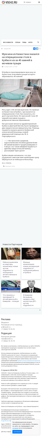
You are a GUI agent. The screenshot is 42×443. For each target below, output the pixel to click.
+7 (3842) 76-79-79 (8, 341)
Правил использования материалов (28, 360)
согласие (15, 428)
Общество (7, 49)
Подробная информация (8, 421)
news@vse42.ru (7, 339)
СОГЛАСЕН (17, 432)
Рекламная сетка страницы (11, 325)
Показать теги (10, 166)
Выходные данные (8, 336)
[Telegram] (37, 48)
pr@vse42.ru (5, 327)
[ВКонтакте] (34, 48)
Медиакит (5, 322)
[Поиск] (38, 42)
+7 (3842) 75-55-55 (8, 329)
